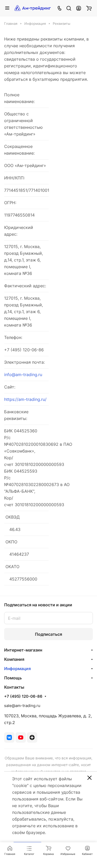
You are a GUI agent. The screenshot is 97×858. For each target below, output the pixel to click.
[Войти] (78, 8)
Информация (17, 668)
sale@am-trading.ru (22, 705)
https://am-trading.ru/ (25, 399)
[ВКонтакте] (9, 737)
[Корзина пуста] (89, 8)
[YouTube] (21, 737)
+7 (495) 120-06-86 (23, 696)
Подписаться (48, 634)
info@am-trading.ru (23, 374)
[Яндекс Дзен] (32, 737)
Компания (14, 659)
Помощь (13, 677)
